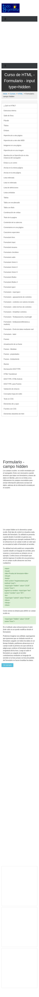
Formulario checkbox (11, 252)
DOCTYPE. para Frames (12, 384)
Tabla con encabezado (12, 202)
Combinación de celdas (12, 212)
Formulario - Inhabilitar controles (15, 312)
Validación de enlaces (11, 389)
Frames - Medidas (10, 349)
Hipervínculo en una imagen (14, 150)
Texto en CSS (8, 399)
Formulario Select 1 (11, 262)
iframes (6, 364)
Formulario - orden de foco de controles (17, 307)
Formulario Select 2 (11, 267)
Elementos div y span (11, 404)
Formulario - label (10, 334)
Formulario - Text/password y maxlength (18, 317)
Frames (6, 339)
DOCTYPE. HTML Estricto (13, 379)
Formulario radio (9, 257)
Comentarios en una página (13, 227)
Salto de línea (8, 115)
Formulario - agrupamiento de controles (18, 297)
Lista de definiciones (11, 188)
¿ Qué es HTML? (10, 106)
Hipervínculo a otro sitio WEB (14, 140)
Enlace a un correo (10, 163)
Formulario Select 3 (11, 272)
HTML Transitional (10, 374)
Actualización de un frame (13, 344)
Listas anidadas (9, 192)
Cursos (12, 94)
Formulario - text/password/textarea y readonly (17, 323)
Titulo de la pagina (10, 217)
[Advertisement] (29, 7)
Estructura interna (10, 110)
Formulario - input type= (12, 292)
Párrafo (6, 120)
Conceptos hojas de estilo (13, 394)
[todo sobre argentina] (11, 8)
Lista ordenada (9, 178)
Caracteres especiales (12, 232)
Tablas (6, 197)
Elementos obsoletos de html (14, 414)
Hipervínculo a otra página (13, 135)
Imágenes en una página (12, 145)
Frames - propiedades (11, 354)
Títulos (6, 125)
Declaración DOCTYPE (12, 369)
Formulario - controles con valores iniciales (19, 302)
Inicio (5, 94)
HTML (20, 94)
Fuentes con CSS (10, 409)
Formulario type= (10, 287)
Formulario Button (10, 277)
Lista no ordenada (10, 183)
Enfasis (6, 130)
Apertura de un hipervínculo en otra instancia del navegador (16, 157)
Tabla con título (9, 207)
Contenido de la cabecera (13, 222)
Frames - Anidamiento (11, 359)
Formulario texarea (10, 247)
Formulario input (9, 242)
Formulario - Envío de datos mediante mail (19, 329)
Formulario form (9, 237)
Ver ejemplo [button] (7, 665)
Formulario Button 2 (11, 282)
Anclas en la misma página (13, 168)
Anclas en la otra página (12, 173)
